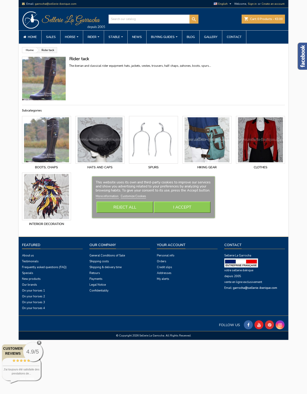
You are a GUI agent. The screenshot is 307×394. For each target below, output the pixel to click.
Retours (94, 273)
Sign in (252, 4)
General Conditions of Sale (107, 256)
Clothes (260, 167)
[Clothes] (260, 140)
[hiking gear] (206, 140)
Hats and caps (100, 167)
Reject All (124, 207)
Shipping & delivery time (105, 267)
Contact (233, 245)
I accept (182, 207)
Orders (161, 261)
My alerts (163, 279)
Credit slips (164, 267)
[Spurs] (153, 140)
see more (27, 378)
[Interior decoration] (46, 196)
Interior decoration (46, 224)
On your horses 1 (33, 291)
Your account (171, 245)
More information (107, 196)
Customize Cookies (133, 196)
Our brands (29, 285)
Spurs (153, 167)
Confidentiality (99, 291)
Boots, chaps (46, 167)
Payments (95, 279)
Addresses (164, 273)
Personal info (165, 256)
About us (28, 256)
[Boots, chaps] (46, 140)
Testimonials (30, 261)
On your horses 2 (33, 296)
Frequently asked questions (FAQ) (44, 267)
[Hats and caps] (100, 140)
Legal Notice (97, 285)
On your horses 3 (33, 302)
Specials (27, 273)
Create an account (273, 4)
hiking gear (207, 167)
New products (31, 279)
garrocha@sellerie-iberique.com (55, 4)
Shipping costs (99, 261)
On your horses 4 (33, 308)
